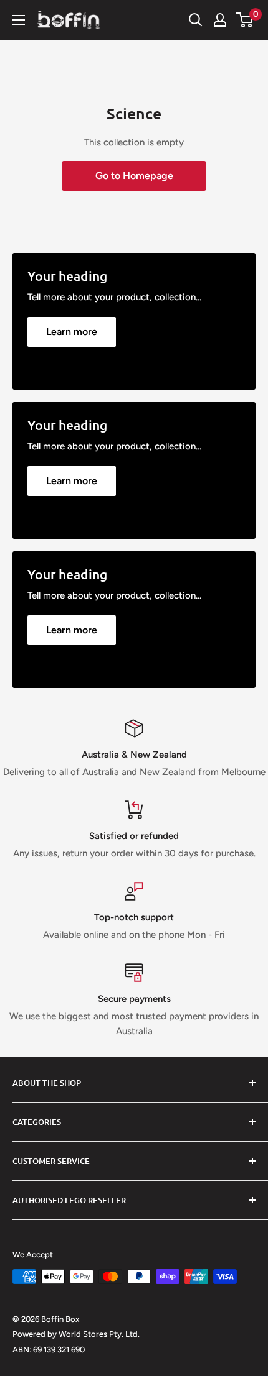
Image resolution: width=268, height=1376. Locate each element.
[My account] (220, 20)
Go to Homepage (134, 175)
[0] (245, 19)
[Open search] (196, 20)
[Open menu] (18, 20)
